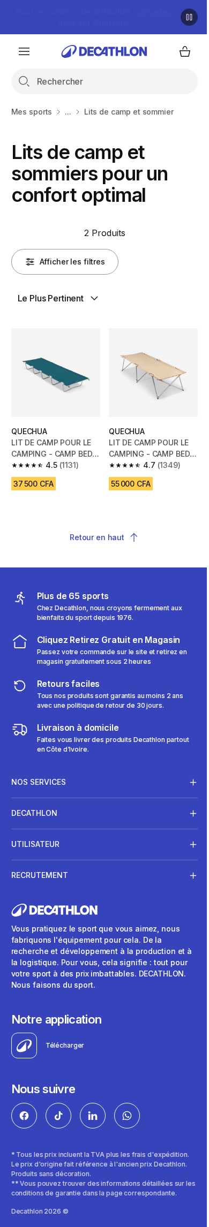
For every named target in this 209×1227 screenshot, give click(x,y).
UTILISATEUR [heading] (35, 840)
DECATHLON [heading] (34, 809)
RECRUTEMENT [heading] (39, 871)
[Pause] (181, 17)
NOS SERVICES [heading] (38, 778)
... (68, 111)
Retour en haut (92, 533)
